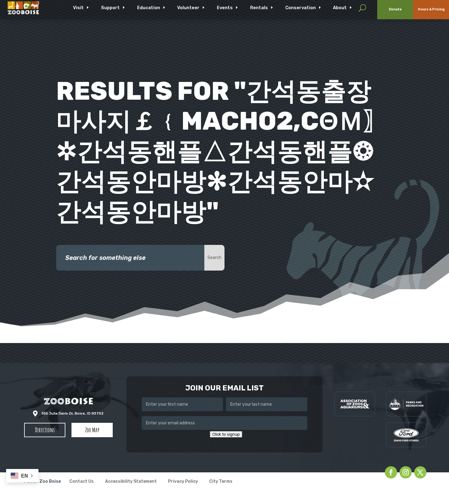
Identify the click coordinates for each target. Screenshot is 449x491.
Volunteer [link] (188, 7)
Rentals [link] (259, 7)
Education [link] (148, 7)
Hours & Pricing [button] (431, 9)
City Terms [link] (220, 481)
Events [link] (225, 7)
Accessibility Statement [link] (131, 481)
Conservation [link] (300, 7)
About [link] (340, 7)
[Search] (362, 7)
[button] (44, 430)
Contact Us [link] (81, 481)
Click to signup (226, 434)
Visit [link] (78, 7)
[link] (23, 7)
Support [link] (110, 7)
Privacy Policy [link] (183, 481)
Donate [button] (395, 9)
